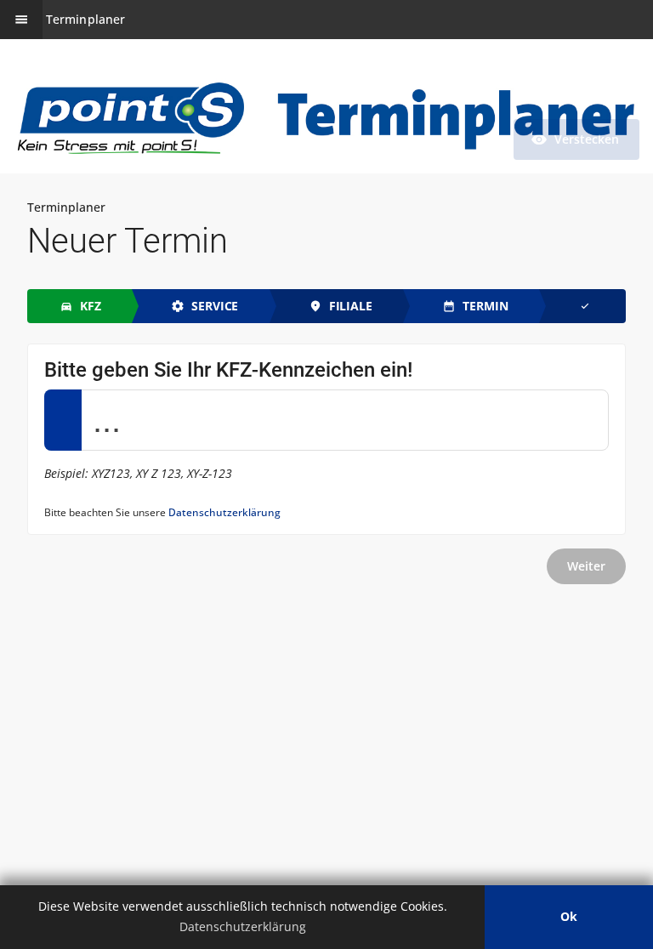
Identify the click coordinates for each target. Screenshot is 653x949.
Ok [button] (568, 916)
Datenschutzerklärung (224, 512)
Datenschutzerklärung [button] (242, 926)
